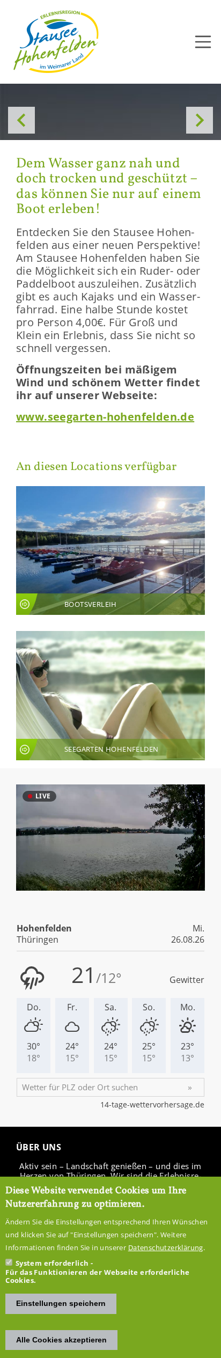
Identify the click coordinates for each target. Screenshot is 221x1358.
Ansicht (110, 550)
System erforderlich (52, 1263)
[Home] (56, 42)
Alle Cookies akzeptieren (61, 1339)
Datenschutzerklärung (165, 1247)
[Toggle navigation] (203, 42)
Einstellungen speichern (61, 1303)
